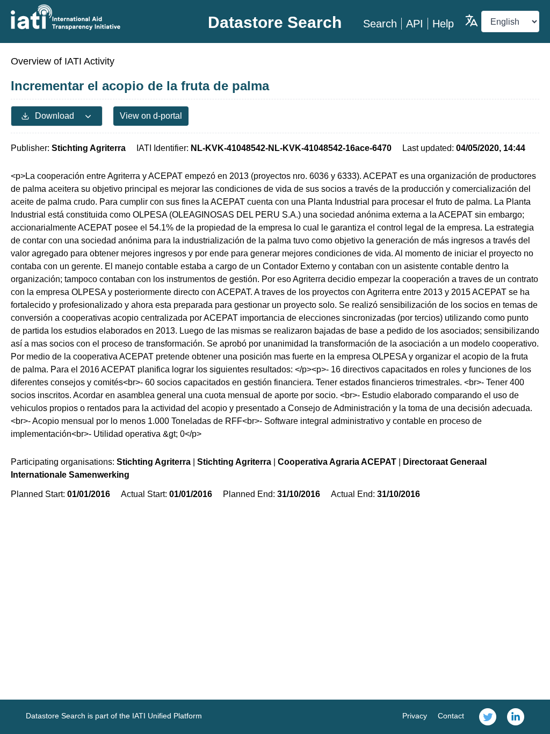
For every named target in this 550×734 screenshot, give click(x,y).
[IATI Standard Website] (99, 17)
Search (380, 24)
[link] (487, 716)
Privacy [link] (414, 715)
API (414, 24)
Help (443, 24)
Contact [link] (451, 715)
